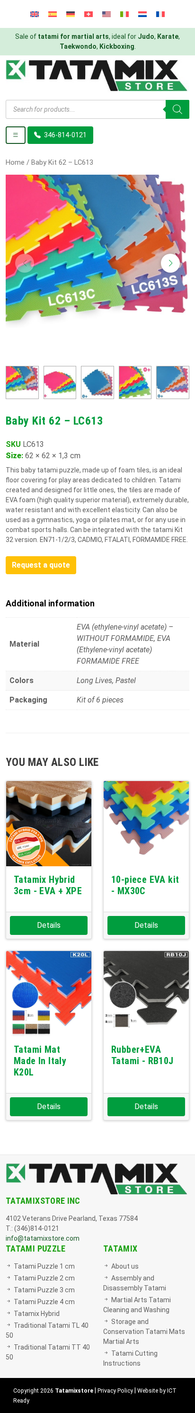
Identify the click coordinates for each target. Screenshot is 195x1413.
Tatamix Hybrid (37, 1313)
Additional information (50, 603)
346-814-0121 (65, 135)
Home (15, 162)
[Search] (177, 109)
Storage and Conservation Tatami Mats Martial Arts (144, 1331)
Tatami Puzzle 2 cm (44, 1278)
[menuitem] (35, 14)
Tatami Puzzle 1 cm (44, 1266)
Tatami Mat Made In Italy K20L (40, 1061)
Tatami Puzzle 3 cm (44, 1290)
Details (49, 925)
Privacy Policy (115, 1390)
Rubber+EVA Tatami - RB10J (142, 1055)
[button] (170, 263)
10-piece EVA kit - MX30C (145, 885)
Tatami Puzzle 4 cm (44, 1302)
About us (125, 1266)
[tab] (97, 603)
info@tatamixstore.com (43, 1238)
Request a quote (41, 564)
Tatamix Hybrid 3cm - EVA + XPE (48, 885)
